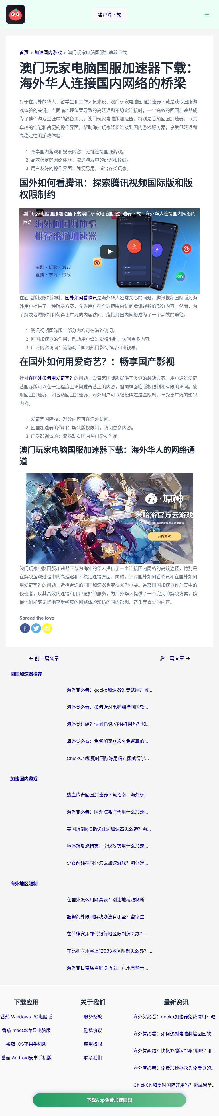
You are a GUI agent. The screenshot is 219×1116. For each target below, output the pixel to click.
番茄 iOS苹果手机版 (26, 1044)
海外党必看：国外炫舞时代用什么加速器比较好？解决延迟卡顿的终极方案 (109, 812)
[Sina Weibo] (47, 628)
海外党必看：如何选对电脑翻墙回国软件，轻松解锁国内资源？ (109, 707)
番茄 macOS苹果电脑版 (26, 1030)
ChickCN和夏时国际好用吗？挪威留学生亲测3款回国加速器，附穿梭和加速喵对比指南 (109, 758)
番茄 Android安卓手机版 (26, 1057)
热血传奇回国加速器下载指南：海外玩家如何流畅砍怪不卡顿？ (109, 795)
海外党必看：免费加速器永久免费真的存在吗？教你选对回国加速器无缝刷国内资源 (109, 741)
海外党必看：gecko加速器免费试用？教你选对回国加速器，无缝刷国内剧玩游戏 (109, 690)
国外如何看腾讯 (81, 298)
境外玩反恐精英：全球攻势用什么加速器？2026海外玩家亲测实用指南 (109, 846)
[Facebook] (25, 628)
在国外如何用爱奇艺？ (51, 378)
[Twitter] (36, 628)
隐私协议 (93, 1030)
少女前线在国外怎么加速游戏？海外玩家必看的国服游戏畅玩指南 (109, 863)
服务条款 (93, 1016)
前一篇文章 (44, 658)
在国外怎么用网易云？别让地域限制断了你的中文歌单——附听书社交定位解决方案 (109, 899)
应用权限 (93, 1044)
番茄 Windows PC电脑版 (26, 1016)
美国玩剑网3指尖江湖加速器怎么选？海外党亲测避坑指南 (109, 829)
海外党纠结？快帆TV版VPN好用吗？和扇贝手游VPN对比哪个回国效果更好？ (109, 724)
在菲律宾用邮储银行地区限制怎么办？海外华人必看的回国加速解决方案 (109, 934)
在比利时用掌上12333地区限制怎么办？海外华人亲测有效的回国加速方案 (109, 951)
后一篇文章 (175, 658)
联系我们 (93, 1057)
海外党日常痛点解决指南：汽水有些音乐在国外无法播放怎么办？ (109, 968)
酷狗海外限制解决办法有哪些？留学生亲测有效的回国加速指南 (109, 916)
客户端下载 (109, 14)
